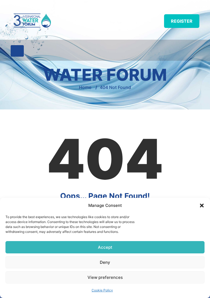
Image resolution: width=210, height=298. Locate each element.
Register (181, 21)
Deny (105, 262)
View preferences (105, 277)
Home (85, 87)
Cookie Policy (102, 290)
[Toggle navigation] (17, 51)
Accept (105, 247)
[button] (202, 205)
